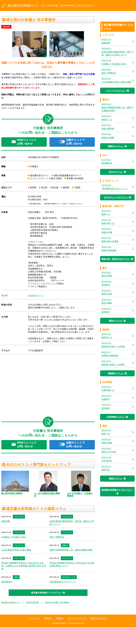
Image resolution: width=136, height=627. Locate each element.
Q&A (16, 577)
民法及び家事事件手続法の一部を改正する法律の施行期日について (71, 564)
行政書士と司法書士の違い (14, 537)
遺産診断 (5, 521)
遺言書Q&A (6, 582)
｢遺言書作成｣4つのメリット (62, 582)
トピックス (19, 516)
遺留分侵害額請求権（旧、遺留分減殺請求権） (71, 550)
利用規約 (59, 618)
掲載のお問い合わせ (98, 618)
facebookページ (35, 295)
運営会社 (48, 618)
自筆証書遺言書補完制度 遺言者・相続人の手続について (71, 522)
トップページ (34, 618)
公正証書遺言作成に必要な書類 (16, 550)
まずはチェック (68, 577)
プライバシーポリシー (77, 618)
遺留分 (65, 545)
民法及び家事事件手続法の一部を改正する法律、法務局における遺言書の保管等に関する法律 (23, 566)
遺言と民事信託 (56, 537)
